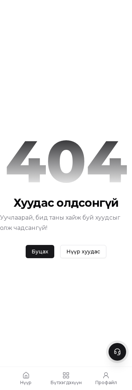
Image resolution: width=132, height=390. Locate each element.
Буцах (40, 251)
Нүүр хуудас (83, 251)
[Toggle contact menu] (117, 352)
